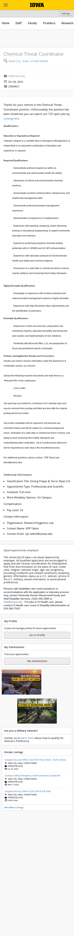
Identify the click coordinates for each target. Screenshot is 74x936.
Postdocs (49, 23)
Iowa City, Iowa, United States (28, 61)
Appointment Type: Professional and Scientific (35, 486)
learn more (27, 738)
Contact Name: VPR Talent (23, 528)
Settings (65, 13)
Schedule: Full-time (18, 492)
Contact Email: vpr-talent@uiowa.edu (29, 533)
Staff (18, 23)
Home (5, 23)
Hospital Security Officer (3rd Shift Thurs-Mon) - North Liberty (35, 759)
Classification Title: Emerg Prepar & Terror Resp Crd (38, 481)
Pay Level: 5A (15, 510)
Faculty (32, 23)
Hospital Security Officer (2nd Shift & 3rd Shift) (28, 791)
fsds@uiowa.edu (13, 601)
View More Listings (14, 807)
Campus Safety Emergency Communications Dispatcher (33, 775)
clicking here (11, 118)
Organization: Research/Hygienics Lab (30, 523)
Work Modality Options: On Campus (29, 497)
